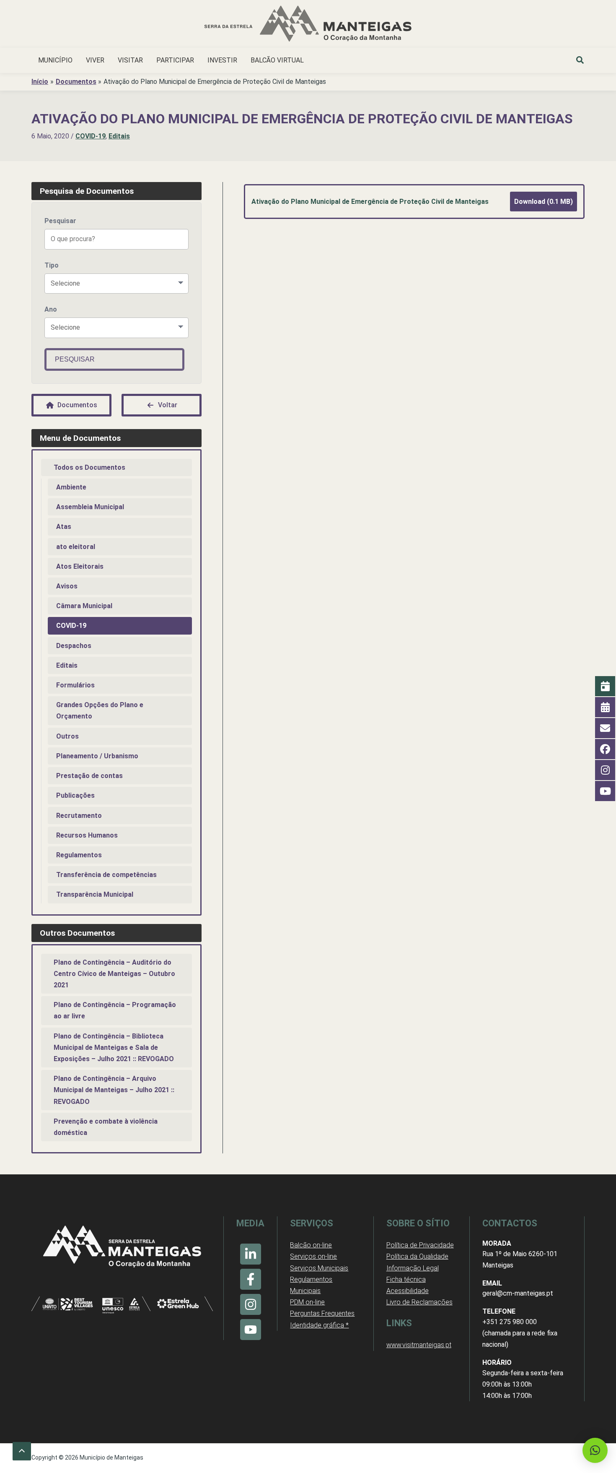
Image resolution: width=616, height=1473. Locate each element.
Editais (119, 136)
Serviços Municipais (319, 1268)
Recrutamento (79, 816)
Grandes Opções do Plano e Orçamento (99, 710)
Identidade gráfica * (319, 1325)
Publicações (75, 795)
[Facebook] (250, 1279)
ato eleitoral (75, 547)
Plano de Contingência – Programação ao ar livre (115, 1010)
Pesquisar (60, 221)
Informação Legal (412, 1268)
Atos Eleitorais (80, 566)
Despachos (73, 646)
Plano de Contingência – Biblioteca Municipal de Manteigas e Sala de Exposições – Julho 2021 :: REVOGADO (114, 1047)
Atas (63, 527)
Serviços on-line (313, 1256)
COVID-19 (90, 136)
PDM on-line (307, 1302)
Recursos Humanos (87, 835)
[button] (580, 61)
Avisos (67, 586)
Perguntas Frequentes (322, 1313)
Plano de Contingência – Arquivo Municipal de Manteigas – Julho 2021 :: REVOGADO (114, 1090)
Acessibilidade (407, 1291)
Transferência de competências (106, 875)
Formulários (75, 685)
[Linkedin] (250, 1254)
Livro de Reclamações (419, 1302)
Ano (50, 309)
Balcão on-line (311, 1245)
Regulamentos (79, 855)
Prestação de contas (89, 776)
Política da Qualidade (417, 1256)
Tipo (51, 265)
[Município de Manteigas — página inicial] (308, 25)
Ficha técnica (406, 1279)
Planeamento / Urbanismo (97, 756)
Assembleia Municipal (90, 507)
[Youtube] (250, 1329)
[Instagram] (250, 1304)
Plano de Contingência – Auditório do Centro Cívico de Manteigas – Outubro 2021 (114, 973)
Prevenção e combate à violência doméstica (106, 1127)
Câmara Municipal (84, 606)
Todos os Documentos (89, 467)
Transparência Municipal (94, 894)
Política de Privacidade (420, 1245)
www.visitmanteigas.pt (418, 1345)
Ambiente (71, 487)
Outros (67, 736)
